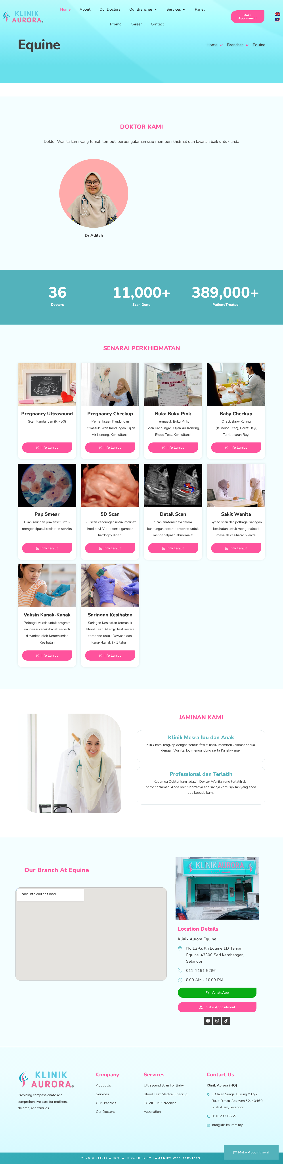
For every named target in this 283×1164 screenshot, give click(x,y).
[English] (278, 13)
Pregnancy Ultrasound (47, 413)
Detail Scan (173, 514)
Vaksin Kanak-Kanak (47, 615)
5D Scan (110, 514)
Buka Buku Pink (173, 413)
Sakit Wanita (236, 514)
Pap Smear (46, 514)
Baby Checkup (236, 413)
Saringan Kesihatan (110, 615)
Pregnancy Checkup (110, 413)
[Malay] (278, 20)
